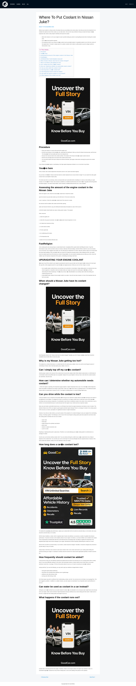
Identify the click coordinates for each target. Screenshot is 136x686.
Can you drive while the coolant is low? (51, 68)
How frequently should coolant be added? (51, 71)
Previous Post (44, 677)
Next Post (92, 677)
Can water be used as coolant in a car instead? (53, 73)
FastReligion (44, 57)
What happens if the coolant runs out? (51, 75)
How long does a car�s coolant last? (50, 69)
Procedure (43, 51)
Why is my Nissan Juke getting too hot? (51, 62)
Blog (23, 4)
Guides (18, 4)
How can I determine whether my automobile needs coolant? (56, 66)
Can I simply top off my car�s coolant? (51, 64)
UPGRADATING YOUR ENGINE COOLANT (52, 59)
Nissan (40, 26)
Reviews (12, 4)
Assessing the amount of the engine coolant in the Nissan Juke (57, 55)
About (126, 4)
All (28, 4)
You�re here (44, 53)
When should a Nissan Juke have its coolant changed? (55, 60)
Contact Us (131, 4)
